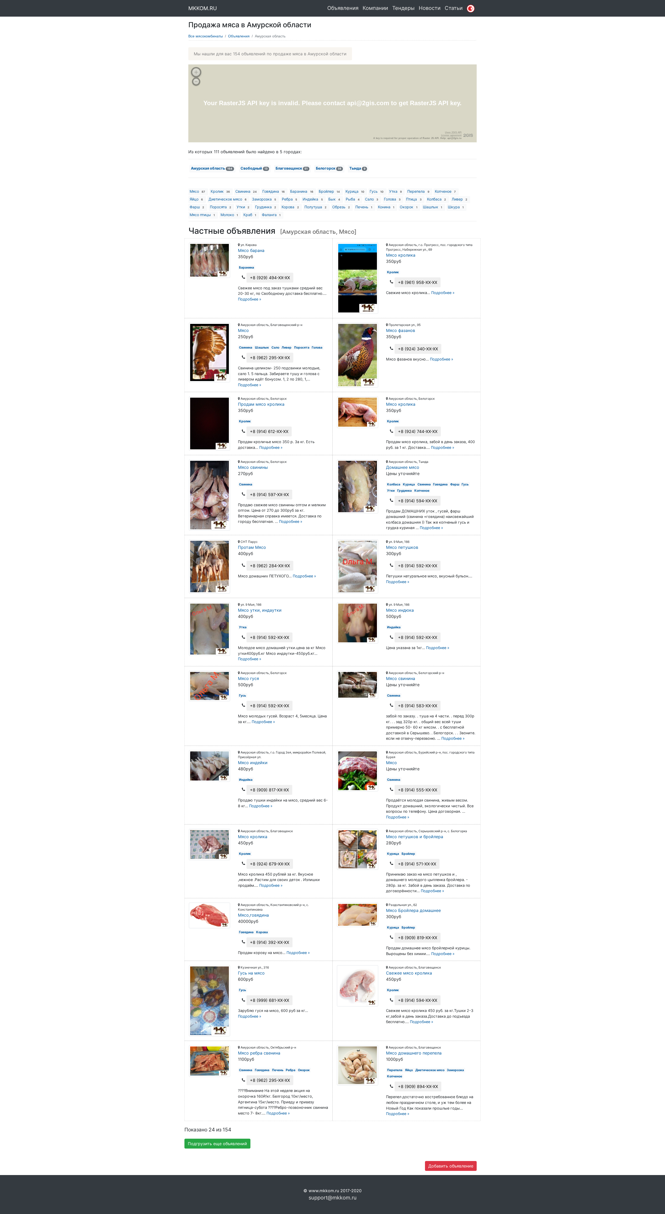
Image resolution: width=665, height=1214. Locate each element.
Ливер (459, 199)
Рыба (353, 199)
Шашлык (432, 207)
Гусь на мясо (251, 973)
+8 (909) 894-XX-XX (418, 1086)
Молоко (229, 214)
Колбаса (436, 199)
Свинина (246, 191)
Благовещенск (292, 168)
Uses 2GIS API (453, 132)
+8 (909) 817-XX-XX (269, 789)
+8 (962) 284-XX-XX (270, 565)
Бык (334, 199)
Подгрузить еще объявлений (217, 1143)
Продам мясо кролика (261, 404)
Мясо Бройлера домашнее (413, 910)
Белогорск (328, 168)
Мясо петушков (402, 547)
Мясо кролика (400, 255)
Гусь (376, 191)
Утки (243, 207)
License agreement (451, 135)
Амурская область (211, 168)
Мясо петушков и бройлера (414, 836)
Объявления (342, 8)
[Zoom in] (196, 72)
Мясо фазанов (400, 330)
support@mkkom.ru (333, 1198)
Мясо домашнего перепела (414, 1053)
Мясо (197, 191)
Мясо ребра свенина (259, 1053)
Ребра (289, 199)
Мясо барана (251, 250)
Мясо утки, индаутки (260, 610)
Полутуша (315, 207)
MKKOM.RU (202, 8)
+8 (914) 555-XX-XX (417, 789)
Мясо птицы (202, 214)
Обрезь (341, 207)
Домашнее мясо (402, 467)
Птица (413, 199)
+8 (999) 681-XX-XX (269, 1000)
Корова (290, 207)
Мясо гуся (248, 678)
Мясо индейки (253, 762)
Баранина (301, 191)
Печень (363, 207)
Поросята (220, 207)
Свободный (254, 168)
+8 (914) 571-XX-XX (417, 863)
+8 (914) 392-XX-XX (269, 942)
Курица (354, 191)
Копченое (445, 191)
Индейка (313, 199)
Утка (395, 191)
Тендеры (403, 8)
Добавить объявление (450, 1166)
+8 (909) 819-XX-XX (417, 937)
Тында (357, 168)
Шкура (456, 207)
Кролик (220, 191)
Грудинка (265, 207)
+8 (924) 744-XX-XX (417, 431)
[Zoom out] (196, 81)
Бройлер (329, 191)
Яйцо (196, 199)
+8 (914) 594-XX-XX (417, 500)
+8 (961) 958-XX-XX (417, 282)
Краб (249, 214)
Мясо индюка (400, 610)
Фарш (197, 207)
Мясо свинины (253, 467)
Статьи (454, 8)
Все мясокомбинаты (205, 36)
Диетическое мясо (228, 199)
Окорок (408, 207)
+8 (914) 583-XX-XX (417, 705)
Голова (392, 199)
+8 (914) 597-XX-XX (269, 494)
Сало (371, 199)
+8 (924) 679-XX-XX (270, 863)
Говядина (273, 191)
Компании (375, 8)
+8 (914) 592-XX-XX (417, 565)
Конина (386, 207)
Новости (430, 8)
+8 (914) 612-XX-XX (269, 431)
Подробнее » (249, 299)
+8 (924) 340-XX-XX (418, 348)
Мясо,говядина (253, 915)
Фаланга (271, 214)
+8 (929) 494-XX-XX (270, 277)
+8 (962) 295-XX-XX (270, 357)
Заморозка (264, 199)
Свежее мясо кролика (409, 973)
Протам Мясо (252, 547)
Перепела (418, 191)
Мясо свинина (400, 678)
